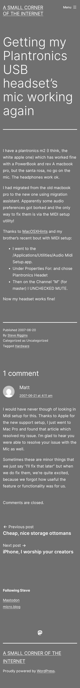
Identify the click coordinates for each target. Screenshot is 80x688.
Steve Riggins (18, 335)
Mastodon (11, 600)
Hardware (22, 346)
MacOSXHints (35, 231)
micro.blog (11, 607)
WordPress (46, 671)
